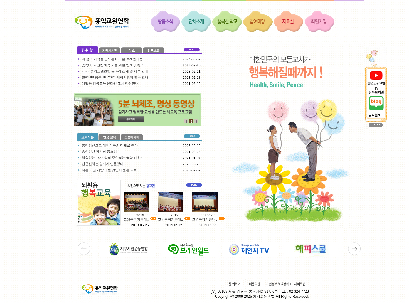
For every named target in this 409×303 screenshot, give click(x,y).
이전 (84, 248)
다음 (354, 248)
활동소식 (165, 21)
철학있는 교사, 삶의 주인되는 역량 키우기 (113, 158)
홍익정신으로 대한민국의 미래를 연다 (110, 145)
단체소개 (196, 21)
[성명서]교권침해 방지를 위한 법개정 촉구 (113, 65)
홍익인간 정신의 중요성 (99, 152)
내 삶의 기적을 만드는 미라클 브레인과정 (112, 59)
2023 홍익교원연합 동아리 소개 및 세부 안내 (115, 71)
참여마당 (258, 21)
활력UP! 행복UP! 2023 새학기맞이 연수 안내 (115, 77)
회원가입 (320, 21)
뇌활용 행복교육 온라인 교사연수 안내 (110, 83)
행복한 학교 (227, 21)
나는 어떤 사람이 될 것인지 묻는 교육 (109, 170)
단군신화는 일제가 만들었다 (103, 164)
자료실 (289, 21)
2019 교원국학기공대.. (136, 217)
